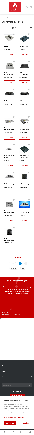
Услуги (4, 371)
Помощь (5, 376)
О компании (6, 366)
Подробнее (25, 423)
